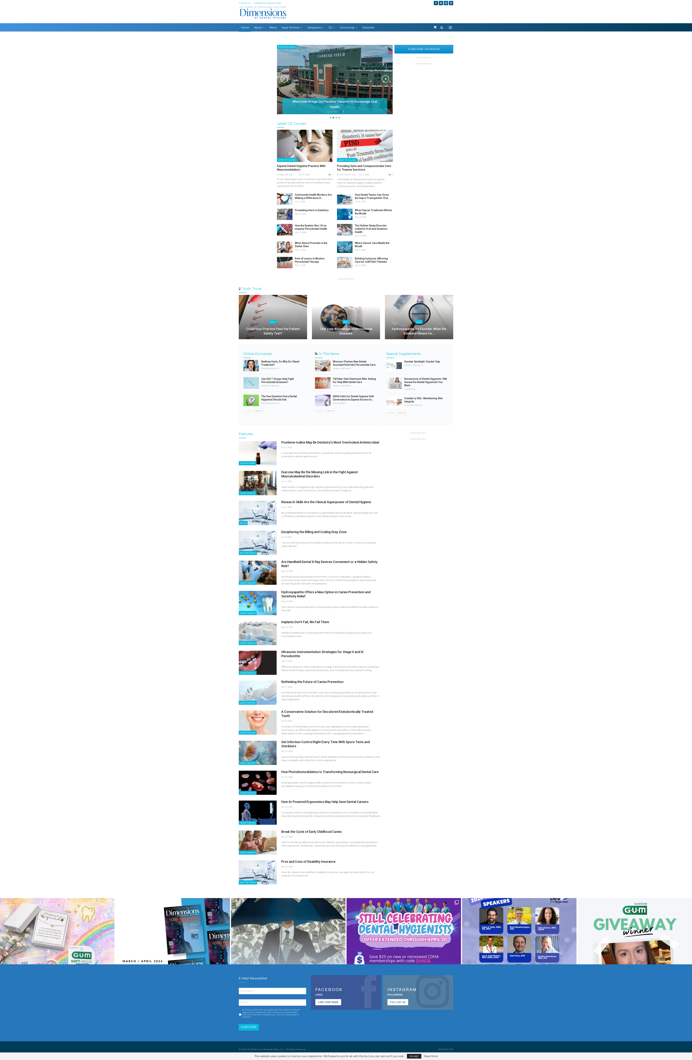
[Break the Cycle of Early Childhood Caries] (258, 842)
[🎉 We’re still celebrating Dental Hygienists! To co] (404, 955)
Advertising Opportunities (267, 3)
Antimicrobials (247, 463)
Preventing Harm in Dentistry (312, 210)
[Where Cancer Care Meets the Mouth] (344, 247)
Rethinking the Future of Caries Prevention (312, 682)
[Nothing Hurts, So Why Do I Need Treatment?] (251, 365)
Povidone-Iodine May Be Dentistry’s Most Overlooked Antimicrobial (330, 442)
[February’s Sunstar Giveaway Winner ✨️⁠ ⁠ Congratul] (635, 955)
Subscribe (368, 27)
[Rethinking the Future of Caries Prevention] (258, 693)
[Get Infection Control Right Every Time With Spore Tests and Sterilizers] (258, 753)
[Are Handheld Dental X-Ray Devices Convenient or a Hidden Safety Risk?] (258, 573)
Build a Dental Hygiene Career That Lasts (335, 107)
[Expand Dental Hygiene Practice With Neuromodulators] (304, 146)
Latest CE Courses (287, 160)
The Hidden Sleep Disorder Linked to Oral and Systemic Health (371, 228)
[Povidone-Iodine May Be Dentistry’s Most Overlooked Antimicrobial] (258, 453)
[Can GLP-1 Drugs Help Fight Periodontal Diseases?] (251, 383)
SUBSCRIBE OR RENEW (424, 49)
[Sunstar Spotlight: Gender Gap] (394, 365)
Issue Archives (291, 27)
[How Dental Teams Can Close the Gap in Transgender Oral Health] (344, 199)
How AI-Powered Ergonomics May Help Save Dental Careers (325, 802)
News (273, 27)
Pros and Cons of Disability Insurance (308, 861)
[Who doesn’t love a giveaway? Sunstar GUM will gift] (57, 955)
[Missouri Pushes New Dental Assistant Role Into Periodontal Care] (323, 365)
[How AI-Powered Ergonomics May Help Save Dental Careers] (258, 813)
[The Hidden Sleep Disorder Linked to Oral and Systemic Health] (344, 229)
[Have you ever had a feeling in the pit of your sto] (173, 955)
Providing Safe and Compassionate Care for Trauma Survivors (364, 167)
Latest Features (247, 493)
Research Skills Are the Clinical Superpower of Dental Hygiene (326, 502)
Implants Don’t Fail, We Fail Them (305, 622)
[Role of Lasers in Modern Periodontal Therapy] (284, 262)
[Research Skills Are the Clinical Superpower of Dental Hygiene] (258, 513)
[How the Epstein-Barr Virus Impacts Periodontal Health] (284, 229)
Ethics (243, 523)
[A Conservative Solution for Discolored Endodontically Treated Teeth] (258, 723)
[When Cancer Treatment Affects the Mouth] (344, 214)
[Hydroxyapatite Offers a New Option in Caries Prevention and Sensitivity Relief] (258, 603)
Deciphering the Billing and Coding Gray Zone (314, 532)
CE (330, 27)
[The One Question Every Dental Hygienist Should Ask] (251, 400)
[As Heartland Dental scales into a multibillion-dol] (288, 955)
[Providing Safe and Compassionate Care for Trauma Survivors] (365, 146)
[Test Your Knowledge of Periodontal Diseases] (346, 317)
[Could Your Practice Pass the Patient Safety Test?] (272, 317)
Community (347, 27)
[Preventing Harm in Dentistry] (284, 214)
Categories (314, 27)
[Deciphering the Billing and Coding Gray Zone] (258, 543)
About (258, 27)
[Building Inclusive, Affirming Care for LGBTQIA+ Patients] (344, 262)
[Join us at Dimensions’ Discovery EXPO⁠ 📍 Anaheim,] (519, 955)
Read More (431, 1056)
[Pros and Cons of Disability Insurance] (258, 872)
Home (245, 27)
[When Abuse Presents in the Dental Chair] (284, 247)
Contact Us (244, 3)
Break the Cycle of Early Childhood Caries (311, 832)
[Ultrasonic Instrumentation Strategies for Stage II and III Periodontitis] (258, 663)
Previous (284, 79)
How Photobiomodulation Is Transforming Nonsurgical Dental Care (330, 772)
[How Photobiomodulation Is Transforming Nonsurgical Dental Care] (258, 783)
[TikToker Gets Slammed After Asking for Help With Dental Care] (323, 383)
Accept (414, 1056)
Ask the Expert (248, 553)
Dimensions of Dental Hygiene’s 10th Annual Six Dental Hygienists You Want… (425, 382)
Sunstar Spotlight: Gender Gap (422, 361)
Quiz (273, 321)
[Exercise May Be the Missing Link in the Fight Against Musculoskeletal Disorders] (258, 483)
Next (385, 79)
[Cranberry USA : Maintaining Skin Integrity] (394, 402)
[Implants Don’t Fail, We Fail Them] (258, 633)
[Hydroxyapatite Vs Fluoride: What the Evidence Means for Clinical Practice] (419, 317)
